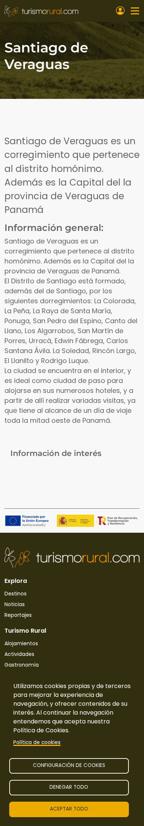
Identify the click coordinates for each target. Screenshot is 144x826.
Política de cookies (37, 742)
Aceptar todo (69, 808)
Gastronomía (21, 664)
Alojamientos (21, 643)
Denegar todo (68, 787)
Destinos (15, 593)
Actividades (19, 654)
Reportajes (18, 615)
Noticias (14, 604)
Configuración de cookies (69, 765)
